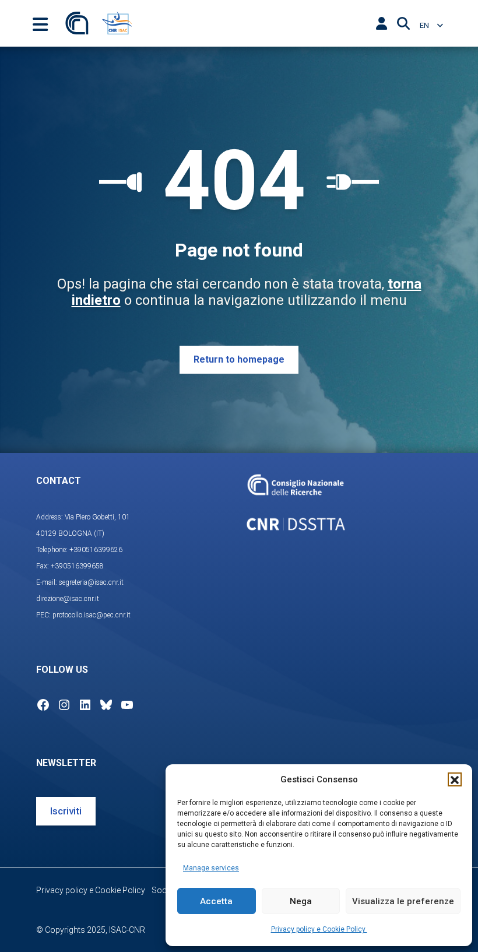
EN (425, 25)
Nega (301, 901)
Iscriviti (66, 811)
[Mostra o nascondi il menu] (40, 23)
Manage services (211, 868)
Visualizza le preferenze (403, 901)
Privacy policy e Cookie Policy (319, 929)
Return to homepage (239, 359)
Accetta (216, 901)
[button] (455, 779)
